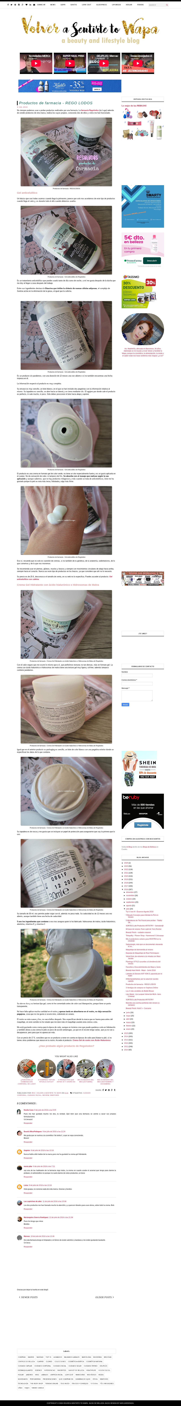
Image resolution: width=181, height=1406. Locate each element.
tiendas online (51, 1383)
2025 (126, 863)
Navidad (40, 1357)
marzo (128, 1022)
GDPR (63, 5)
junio (128, 1013)
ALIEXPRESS (101, 5)
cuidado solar (75, 1366)
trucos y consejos (80, 1383)
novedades (23, 1379)
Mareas (27, 1236)
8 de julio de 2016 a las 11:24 (54, 1132)
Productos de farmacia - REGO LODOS (141, 984)
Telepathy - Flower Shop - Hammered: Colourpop (145, 936)
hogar (21, 1375)
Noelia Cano (29, 1110)
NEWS (53, 5)
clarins (40, 1362)
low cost (69, 1375)
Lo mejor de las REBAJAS (134, 106)
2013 (126, 1040)
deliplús (103, 1366)
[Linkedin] (30, 4)
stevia (95, 1379)
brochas (107, 1357)
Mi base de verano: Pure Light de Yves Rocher (143, 929)
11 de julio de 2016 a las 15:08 (54, 1201)
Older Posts (103, 1297)
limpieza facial (56, 1375)
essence (38, 1370)
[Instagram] (19, 4)
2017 (126, 886)
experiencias (49, 1370)
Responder (28, 1123)
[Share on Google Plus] (112, 1090)
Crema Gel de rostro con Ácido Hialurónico (92, 1040)
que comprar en (66, 1379)
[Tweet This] (106, 1090)
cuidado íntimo (90, 1366)
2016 (126, 889)
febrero (129, 1026)
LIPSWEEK (116, 5)
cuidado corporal (43, 1366)
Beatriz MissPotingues (33, 1132)
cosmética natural (94, 1362)
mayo (128, 1016)
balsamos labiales (71, 1357)
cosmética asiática (76, 1362)
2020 (126, 876)
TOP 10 (48, 1357)
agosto (129, 906)
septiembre (130, 902)
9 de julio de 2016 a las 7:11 (44, 1166)
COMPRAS (22, 1357)
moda (101, 1375)
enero (128, 1029)
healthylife (91, 1370)
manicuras (80, 1375)
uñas (20, 1388)
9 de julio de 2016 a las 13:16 (40, 1185)
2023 (126, 866)
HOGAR (129, 5)
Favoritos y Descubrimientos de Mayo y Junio (143, 967)
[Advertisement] (66, 1325)
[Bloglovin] (26, 4)
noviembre (130, 896)
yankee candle (38, 1388)
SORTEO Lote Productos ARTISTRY (140, 1000)
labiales (44, 1375)
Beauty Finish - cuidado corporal (138, 932)
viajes (27, 1388)
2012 (126, 1043)
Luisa (26, 1185)
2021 (126, 873)
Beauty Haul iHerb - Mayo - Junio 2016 (141, 970)
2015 (126, 1033)
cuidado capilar (25, 1366)
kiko (37, 1375)
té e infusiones (107, 1383)
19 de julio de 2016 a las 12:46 (42, 1236)
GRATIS (74, 5)
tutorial (94, 1383)
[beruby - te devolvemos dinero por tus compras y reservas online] (143, 828)
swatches (54, 1095)
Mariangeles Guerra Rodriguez (36, 1217)
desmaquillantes (25, 1370)
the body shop (36, 1383)
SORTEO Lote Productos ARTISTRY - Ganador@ (144, 926)
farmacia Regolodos (90, 110)
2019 (126, 879)
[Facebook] (8, 4)
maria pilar (28, 1166)
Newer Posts (29, 1297)
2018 (126, 883)
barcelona (86, 1357)
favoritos (61, 1370)
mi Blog (129, 847)
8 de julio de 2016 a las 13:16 (42, 1150)
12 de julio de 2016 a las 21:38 (61, 1217)
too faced (65, 1383)
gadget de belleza (76, 1370)
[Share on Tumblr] (115, 1090)
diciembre (130, 892)
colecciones (60, 1362)
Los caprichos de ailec (33, 1201)
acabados (58, 1357)
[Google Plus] (22, 4)
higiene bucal (104, 1370)
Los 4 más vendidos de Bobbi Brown (140, 991)
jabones (29, 1375)
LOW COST (86, 5)
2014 (126, 1036)
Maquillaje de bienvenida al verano (139, 950)
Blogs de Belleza (149, 847)
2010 (126, 1050)
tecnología (23, 1383)
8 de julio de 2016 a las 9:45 (45, 1110)
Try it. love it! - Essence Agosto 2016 (139, 912)
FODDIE (140, 5)
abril (128, 1019)
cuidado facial (34, 1095)
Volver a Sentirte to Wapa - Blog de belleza (83, 1403)
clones (49, 1362)
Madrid (31, 1357)
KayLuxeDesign (127, 1403)
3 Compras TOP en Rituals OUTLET (46, 1081)
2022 (126, 869)
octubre (129, 899)
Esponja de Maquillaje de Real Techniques (142, 953)
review (46, 1095)
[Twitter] (11, 4)
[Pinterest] (15, 4)
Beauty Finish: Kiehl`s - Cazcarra (138, 1008)
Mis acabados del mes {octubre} (86, 1081)
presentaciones (49, 1379)
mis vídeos (91, 1375)
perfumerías (35, 1379)
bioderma (97, 1357)
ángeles (27, 1150)
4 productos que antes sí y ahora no (66, 1081)
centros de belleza (26, 1362)
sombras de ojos (83, 1379)
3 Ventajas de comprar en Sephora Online (142, 988)
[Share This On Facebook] (103, 1090)
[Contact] (34, 4)
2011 (126, 1047)
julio (128, 909)
